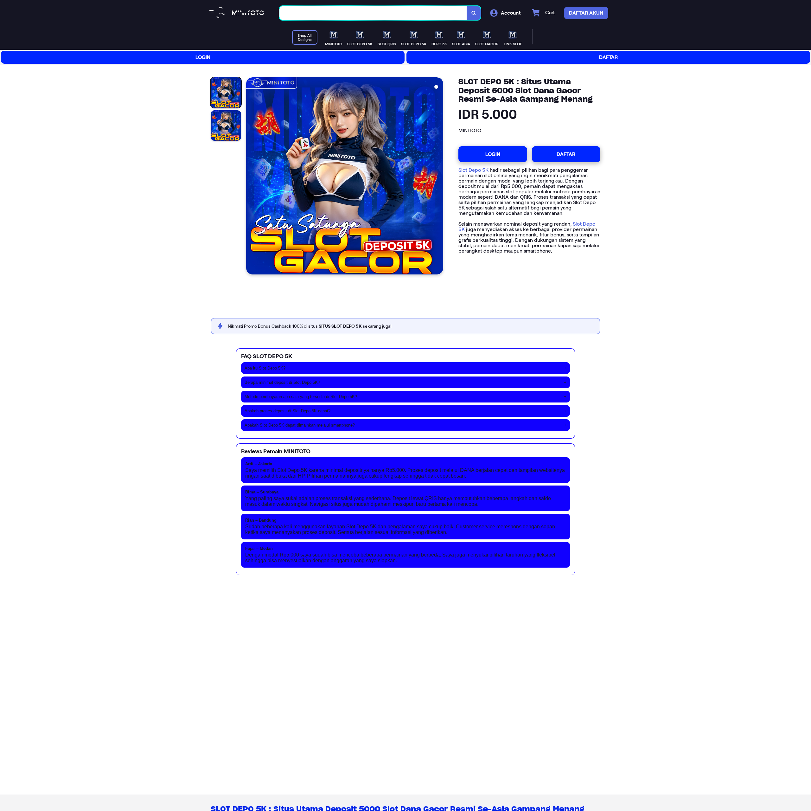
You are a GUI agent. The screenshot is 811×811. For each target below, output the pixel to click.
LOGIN (202, 57)
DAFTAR (608, 57)
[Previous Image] (251, 176)
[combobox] (373, 13)
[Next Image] (438, 176)
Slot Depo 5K (473, 170)
